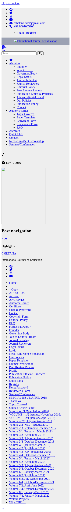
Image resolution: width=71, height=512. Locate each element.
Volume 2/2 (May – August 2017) (29, 424)
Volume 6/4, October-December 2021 (31, 482)
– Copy (13, 289)
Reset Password (18, 387)
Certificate (15, 306)
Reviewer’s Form (27, 124)
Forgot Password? (20, 326)
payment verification (21, 363)
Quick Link (16, 134)
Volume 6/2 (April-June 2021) (27, 475)
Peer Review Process (29, 90)
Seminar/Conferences (22, 144)
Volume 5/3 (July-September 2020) (30, 465)
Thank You (15, 401)
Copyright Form (26, 120)
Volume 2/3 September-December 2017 (32, 428)
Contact (21, 107)
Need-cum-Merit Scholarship (26, 141)
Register (14, 384)
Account (14, 296)
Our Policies (24, 100)
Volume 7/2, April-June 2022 (26, 485)
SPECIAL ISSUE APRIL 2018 (28, 397)
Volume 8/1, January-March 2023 (29, 492)
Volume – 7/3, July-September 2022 (30, 421)
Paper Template (26, 117)
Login (12, 350)
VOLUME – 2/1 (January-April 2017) (32, 417)
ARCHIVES (17, 299)
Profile (13, 370)
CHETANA (9, 253)
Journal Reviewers (28, 83)
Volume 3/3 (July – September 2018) (31, 438)
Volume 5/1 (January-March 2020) (29, 458)
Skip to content (11, 3)
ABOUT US (17, 292)
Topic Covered (25, 114)
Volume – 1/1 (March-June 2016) (29, 411)
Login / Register (26, 32)
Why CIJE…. (25, 70)
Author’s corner (18, 110)
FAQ (20, 127)
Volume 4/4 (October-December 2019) (32, 455)
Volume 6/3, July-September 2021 (29, 478)
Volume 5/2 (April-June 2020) (27, 461)
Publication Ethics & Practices (35, 93)
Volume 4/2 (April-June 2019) (27, 448)
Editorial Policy (26, 87)
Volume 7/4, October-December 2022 (31, 488)
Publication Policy (27, 103)
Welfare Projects (19, 499)
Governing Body (27, 73)
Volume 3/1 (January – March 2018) (30, 431)
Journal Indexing (27, 80)
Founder (22, 66)
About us (14, 63)
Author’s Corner (19, 303)
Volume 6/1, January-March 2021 (29, 472)
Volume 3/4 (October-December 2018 (31, 441)
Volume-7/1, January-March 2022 (29, 495)
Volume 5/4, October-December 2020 (31, 468)
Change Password (20, 309)
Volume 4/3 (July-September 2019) (30, 451)
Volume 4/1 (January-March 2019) (29, 444)
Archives (14, 131)
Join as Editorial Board (30, 97)
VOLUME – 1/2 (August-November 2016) (35, 414)
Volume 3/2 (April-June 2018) (27, 434)
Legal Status (24, 76)
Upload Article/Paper (21, 407)
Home (12, 282)
